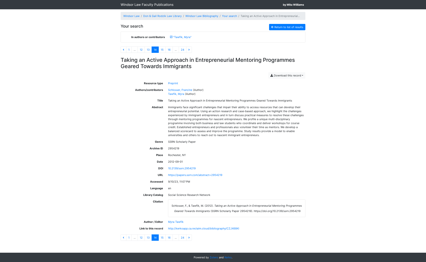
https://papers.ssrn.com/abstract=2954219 (195, 175)
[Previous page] (123, 50)
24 (182, 49)
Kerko (228, 257)
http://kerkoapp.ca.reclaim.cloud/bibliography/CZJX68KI (203, 228)
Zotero (214, 257)
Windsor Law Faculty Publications (147, 5)
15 (162, 49)
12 (141, 49)
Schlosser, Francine (180, 90)
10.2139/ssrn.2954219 (182, 168)
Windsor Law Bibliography (201, 16)
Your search (229, 16)
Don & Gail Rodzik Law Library (162, 16)
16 (169, 49)
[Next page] (189, 50)
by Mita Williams (293, 4)
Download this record (287, 75)
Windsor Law (131, 16)
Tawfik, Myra (176, 94)
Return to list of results (288, 27)
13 (148, 49)
